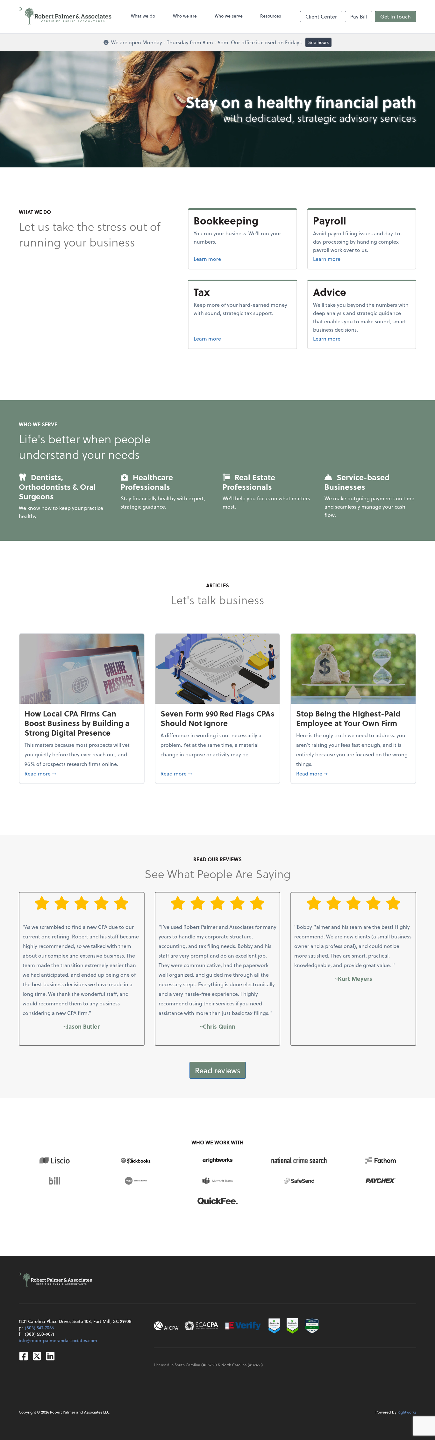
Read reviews (217, 1070)
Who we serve (229, 15)
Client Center (321, 16)
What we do (143, 15)
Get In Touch (395, 16)
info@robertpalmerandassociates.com (58, 1340)
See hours (318, 42)
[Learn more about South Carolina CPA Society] (201, 1325)
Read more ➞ (82, 773)
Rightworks (406, 1412)
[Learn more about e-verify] (243, 1325)
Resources (270, 15)
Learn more (231, 258)
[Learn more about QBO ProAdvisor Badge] (292, 1325)
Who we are (185, 15)
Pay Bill (358, 16)
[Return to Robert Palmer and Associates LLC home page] (65, 16)
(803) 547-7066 (39, 1327)
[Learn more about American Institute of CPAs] (166, 1325)
